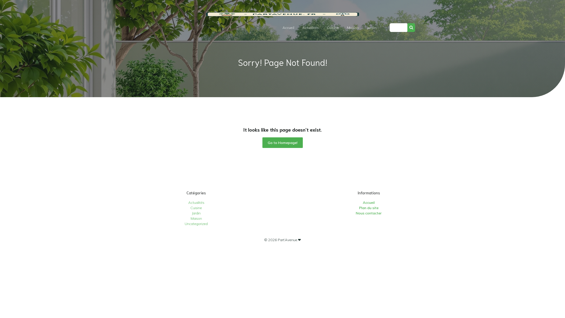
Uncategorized (196, 223)
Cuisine (333, 27)
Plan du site (369, 208)
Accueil (288, 27)
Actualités (310, 27)
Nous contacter (369, 213)
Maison (353, 27)
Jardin (371, 27)
